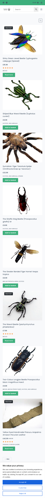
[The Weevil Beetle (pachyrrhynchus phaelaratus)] (22, 305)
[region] (22, 480)
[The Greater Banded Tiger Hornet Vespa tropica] (22, 253)
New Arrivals (13, 123)
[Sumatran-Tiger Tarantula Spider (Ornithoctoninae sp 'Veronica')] (22, 147)
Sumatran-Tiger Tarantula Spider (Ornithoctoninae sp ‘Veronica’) (17, 167)
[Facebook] (3, 2)
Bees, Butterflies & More (10, 281)
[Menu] (41, 9)
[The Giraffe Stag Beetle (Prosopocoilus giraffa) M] (22, 200)
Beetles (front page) (14, 389)
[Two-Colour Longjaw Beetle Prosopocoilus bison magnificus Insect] (22, 361)
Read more (9, 75)
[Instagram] (6, 2)
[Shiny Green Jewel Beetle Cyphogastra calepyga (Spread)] (22, 40)
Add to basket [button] (10, 127)
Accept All (22, 482)
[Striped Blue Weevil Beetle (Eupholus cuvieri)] (22, 95)
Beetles (5, 71)
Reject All (22, 493)
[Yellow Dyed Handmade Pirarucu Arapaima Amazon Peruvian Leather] (22, 413)
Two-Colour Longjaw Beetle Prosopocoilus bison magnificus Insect (21, 381)
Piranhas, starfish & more (11, 444)
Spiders (20, 176)
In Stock (5, 123)
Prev (7, 459)
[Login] (41, 2)
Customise (22, 488)
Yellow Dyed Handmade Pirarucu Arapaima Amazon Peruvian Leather (22, 433)
